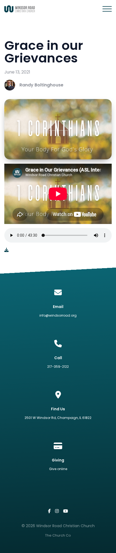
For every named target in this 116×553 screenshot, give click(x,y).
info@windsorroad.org (58, 315)
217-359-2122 (58, 366)
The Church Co (58, 535)
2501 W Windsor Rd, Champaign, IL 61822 (58, 417)
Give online (58, 469)
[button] (107, 8)
